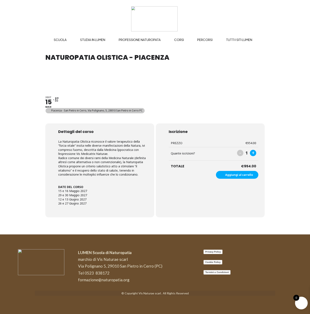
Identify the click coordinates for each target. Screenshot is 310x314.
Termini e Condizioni (217, 272)
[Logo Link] (155, 18)
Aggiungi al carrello (239, 175)
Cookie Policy (213, 262)
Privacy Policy (213, 251)
